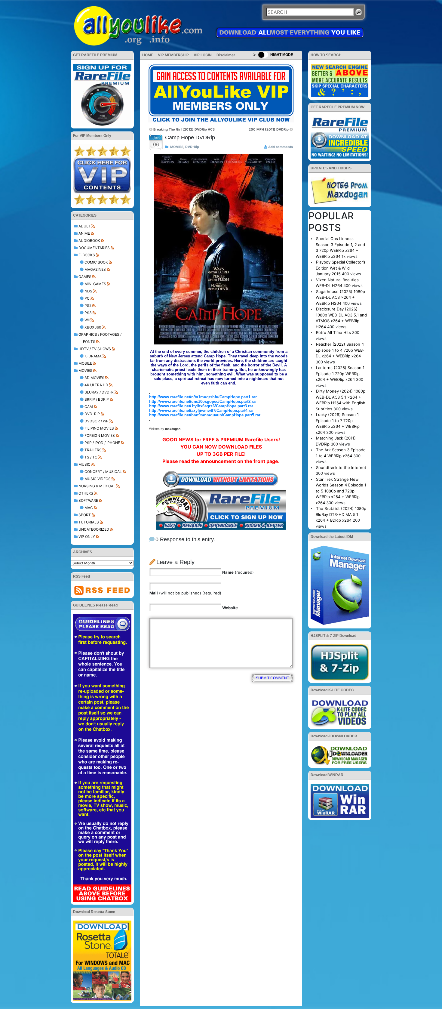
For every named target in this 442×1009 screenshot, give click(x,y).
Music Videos (97, 479)
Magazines (95, 269)
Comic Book (96, 262)
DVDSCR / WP (96, 421)
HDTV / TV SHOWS (94, 349)
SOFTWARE (88, 500)
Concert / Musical (103, 471)
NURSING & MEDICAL (96, 486)
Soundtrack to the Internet (341, 467)
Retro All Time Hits (333, 332)
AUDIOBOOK (89, 240)
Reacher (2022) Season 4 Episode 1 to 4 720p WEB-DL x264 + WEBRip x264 (340, 350)
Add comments (280, 147)
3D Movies (94, 377)
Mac (88, 507)
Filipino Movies (99, 428)
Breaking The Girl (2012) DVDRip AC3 (184, 129)
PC (87, 298)
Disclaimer (225, 55)
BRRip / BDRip (96, 399)
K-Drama (93, 356)
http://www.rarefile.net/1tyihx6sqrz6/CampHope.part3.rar (201, 406)
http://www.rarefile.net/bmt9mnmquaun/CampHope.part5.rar (204, 415)
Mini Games (95, 284)
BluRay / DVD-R (99, 392)
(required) (238, 572)
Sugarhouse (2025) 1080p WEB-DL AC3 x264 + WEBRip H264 (340, 297)
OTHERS (85, 493)
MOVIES (85, 370)
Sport (84, 515)
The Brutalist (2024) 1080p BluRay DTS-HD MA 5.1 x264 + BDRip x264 (341, 514)
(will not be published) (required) (185, 593)
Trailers (93, 450)
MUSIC (84, 464)
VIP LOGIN (203, 55)
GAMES (84, 276)
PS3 (88, 312)
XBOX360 (92, 327)
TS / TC (90, 457)
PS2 (87, 305)
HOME (147, 55)
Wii (87, 320)
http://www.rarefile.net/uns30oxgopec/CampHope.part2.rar (203, 401)
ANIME (84, 233)
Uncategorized (93, 529)
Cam (88, 406)
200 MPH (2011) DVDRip (269, 129)
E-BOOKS (86, 255)
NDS (88, 291)
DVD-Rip (92, 414)
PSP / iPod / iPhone (102, 442)
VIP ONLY (86, 536)
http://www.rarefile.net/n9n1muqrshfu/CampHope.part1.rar (203, 397)
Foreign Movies (99, 435)
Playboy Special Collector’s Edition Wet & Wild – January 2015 (340, 268)
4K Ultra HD (96, 385)
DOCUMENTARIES (94, 247)
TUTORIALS (88, 522)
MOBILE (85, 363)
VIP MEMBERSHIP (173, 55)
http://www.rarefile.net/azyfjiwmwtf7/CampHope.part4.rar (201, 410)
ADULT (84, 226)
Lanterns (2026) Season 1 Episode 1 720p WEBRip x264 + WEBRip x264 (340, 373)
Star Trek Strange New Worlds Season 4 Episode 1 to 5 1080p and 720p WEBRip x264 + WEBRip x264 (341, 491)
